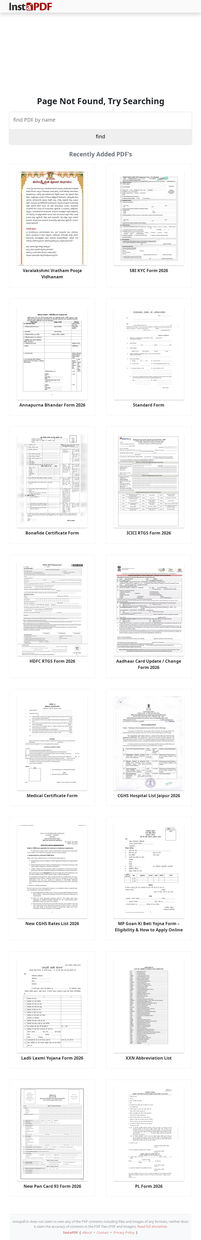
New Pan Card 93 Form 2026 (52, 1186)
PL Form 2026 (149, 1186)
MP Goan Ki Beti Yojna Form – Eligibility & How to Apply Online (149, 927)
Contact (103, 1232)
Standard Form (148, 405)
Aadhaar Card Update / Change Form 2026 (148, 664)
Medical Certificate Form (52, 795)
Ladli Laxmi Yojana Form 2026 (52, 1058)
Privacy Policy (124, 1232)
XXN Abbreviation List (149, 1058)
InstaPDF (70, 1232)
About (87, 1232)
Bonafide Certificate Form (52, 533)
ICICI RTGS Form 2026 (149, 533)
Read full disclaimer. (152, 1226)
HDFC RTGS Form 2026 (52, 661)
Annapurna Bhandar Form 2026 (52, 405)
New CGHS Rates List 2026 (52, 923)
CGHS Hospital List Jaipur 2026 (149, 795)
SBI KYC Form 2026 (149, 270)
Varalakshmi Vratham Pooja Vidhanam (52, 274)
